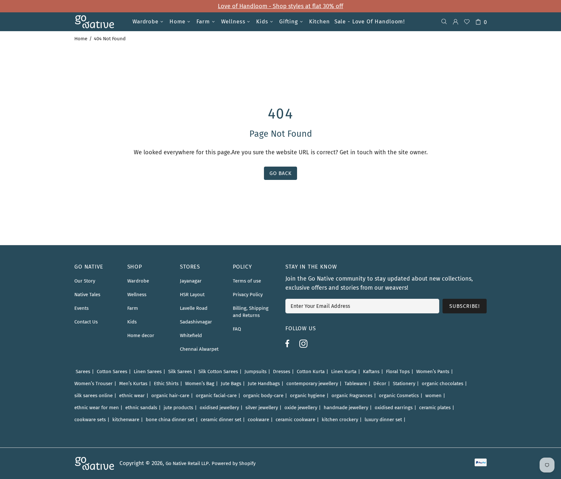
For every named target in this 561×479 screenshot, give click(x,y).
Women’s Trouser (93, 383)
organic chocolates (442, 383)
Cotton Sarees (112, 371)
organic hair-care (170, 395)
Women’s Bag (199, 383)
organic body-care (263, 395)
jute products (178, 407)
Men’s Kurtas (133, 383)
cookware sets (90, 419)
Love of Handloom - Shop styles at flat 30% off (280, 6)
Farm (132, 308)
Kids (132, 322)
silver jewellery (261, 407)
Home (80, 38)
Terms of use (247, 281)
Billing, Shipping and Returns (250, 311)
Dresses (281, 371)
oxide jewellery (300, 407)
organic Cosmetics (399, 395)
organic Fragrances (351, 395)
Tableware (355, 383)
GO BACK (280, 173)
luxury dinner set (383, 419)
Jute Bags (231, 383)
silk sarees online (93, 395)
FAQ (237, 329)
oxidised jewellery (219, 407)
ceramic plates (435, 407)
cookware (258, 419)
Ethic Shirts (166, 383)
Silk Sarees (180, 371)
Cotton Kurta (311, 371)
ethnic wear (132, 395)
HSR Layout (192, 294)
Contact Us (86, 322)
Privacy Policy (248, 294)
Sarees (83, 371)
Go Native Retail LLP (187, 463)
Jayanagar (191, 281)
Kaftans (371, 371)
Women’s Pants (432, 371)
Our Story (84, 281)
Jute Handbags (264, 383)
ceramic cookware (295, 419)
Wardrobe (138, 281)
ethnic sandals (141, 407)
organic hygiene (307, 395)
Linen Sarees (148, 371)
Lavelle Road (193, 308)
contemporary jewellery (312, 383)
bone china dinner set (170, 419)
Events (81, 308)
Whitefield (191, 335)
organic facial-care (216, 395)
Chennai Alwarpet (199, 349)
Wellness (136, 294)
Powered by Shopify (234, 463)
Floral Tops (398, 371)
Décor (379, 383)
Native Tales (87, 294)
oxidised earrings (394, 407)
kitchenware (125, 419)
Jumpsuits (255, 371)
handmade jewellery (346, 407)
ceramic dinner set (221, 419)
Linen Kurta (343, 371)
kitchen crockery (340, 419)
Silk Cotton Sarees (218, 371)
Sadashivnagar (196, 322)
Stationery (404, 383)
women (433, 395)
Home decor (140, 335)
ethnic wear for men (96, 407)
